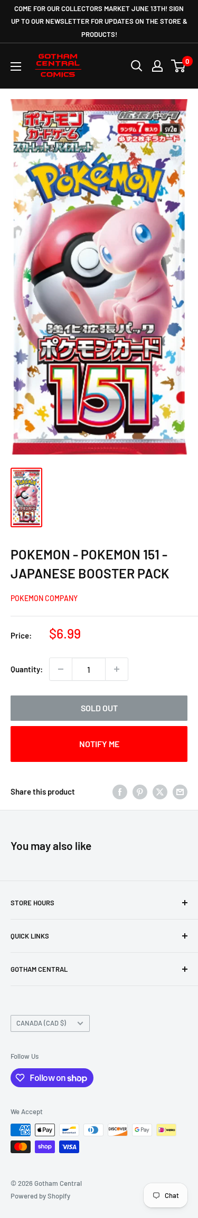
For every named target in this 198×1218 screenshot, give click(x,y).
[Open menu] (16, 66)
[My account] (157, 66)
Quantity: (27, 669)
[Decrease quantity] (61, 669)
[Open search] (137, 66)
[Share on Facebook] (119, 791)
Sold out (99, 708)
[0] (178, 66)
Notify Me (99, 744)
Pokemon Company (44, 598)
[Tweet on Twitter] (160, 791)
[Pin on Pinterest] (140, 791)
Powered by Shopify (40, 1196)
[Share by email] (180, 791)
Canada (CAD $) (41, 1023)
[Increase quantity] (117, 669)
